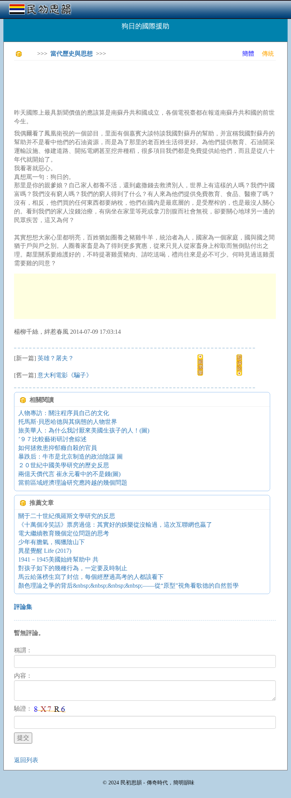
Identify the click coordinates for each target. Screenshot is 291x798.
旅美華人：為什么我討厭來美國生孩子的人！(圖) (83, 430)
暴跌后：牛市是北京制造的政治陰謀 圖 (70, 456)
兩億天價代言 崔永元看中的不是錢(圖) (69, 474)
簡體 (248, 53)
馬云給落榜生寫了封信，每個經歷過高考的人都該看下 (91, 577)
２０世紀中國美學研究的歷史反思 (63, 465)
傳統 (268, 53)
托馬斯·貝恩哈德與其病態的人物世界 (67, 421)
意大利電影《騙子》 (65, 375)
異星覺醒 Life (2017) (44, 551)
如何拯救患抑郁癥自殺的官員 (57, 448)
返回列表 (26, 760)
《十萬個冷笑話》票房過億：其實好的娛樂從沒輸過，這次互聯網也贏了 (115, 524)
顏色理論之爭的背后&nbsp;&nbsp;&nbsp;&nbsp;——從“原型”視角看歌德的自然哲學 (128, 585)
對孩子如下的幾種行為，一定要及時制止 (72, 568)
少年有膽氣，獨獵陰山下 (51, 542)
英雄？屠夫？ (56, 358)
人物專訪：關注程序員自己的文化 (63, 413)
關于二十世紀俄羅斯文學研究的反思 (66, 516)
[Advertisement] (152, 83)
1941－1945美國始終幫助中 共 (58, 559)
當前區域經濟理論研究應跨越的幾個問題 (72, 482)
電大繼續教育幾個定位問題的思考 (63, 533)
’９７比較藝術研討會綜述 (52, 439)
